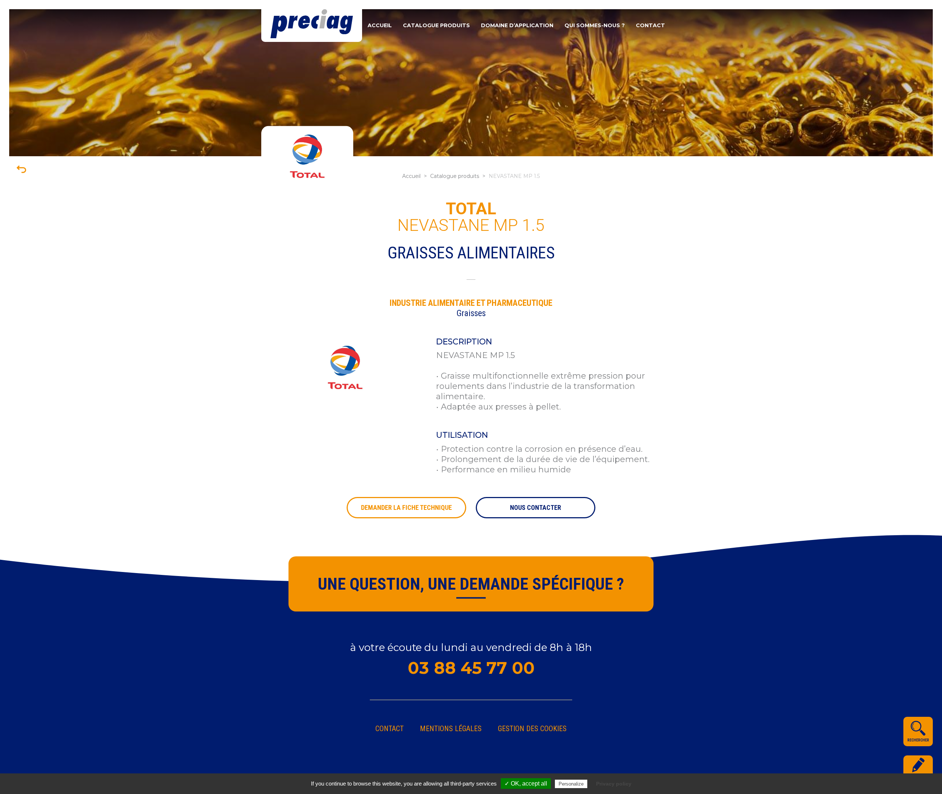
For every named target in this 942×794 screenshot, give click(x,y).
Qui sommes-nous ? (594, 25)
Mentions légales (451, 728)
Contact (650, 25)
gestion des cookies (532, 728)
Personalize (571, 784)
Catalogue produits (436, 25)
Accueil (380, 25)
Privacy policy (613, 784)
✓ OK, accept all (525, 783)
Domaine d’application (517, 25)
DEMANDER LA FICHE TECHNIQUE (406, 507)
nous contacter (535, 507)
